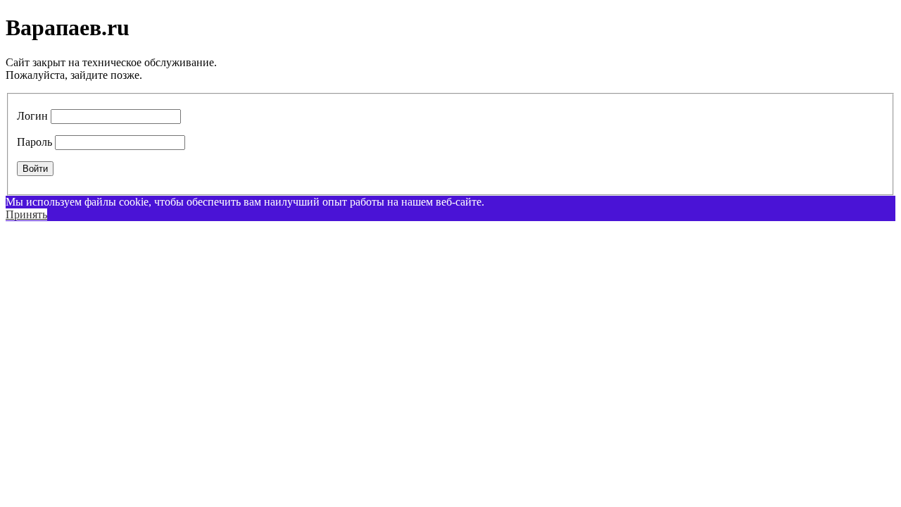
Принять (26, 214)
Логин (32, 116)
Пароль (34, 142)
